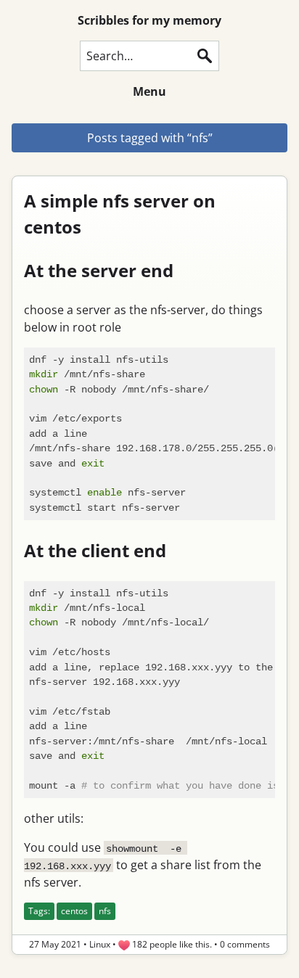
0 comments (245, 944)
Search (204, 56)
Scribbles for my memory (149, 20)
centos (74, 911)
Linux (99, 944)
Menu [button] (149, 91)
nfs (105, 911)
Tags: (39, 911)
